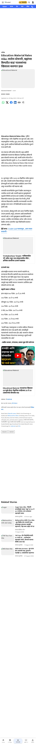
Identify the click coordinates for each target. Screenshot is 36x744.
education (4, 432)
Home (3, 742)
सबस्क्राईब (24, 2)
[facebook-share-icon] (11, 103)
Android (13, 426)
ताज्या (11, 6)
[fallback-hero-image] (7, 510)
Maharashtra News (13, 415)
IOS (19, 426)
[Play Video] (18, 355)
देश (17, 6)
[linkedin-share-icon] (15, 103)
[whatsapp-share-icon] (3, 103)
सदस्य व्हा (9, 399)
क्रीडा (28, 6)
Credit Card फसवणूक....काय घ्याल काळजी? (16, 230)
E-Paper (10, 742)
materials (11, 432)
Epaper (5, 6)
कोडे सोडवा (14, 403)
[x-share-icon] (7, 103)
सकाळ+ (32, 742)
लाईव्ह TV (26, 742)
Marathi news (12, 413)
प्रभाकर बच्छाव (5, 94)
